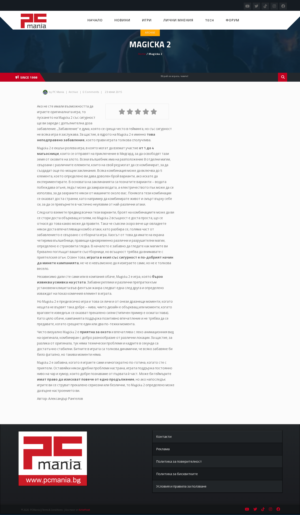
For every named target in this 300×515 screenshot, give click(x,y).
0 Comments (91, 92)
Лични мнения (178, 20)
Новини (122, 20)
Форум (232, 20)
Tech (209, 20)
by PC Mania (56, 92)
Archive (150, 32)
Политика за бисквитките (177, 473)
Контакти (164, 436)
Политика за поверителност (179, 461)
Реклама (163, 448)
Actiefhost (84, 510)
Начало (95, 20)
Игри (147, 20)
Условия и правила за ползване (181, 486)
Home (142, 54)
